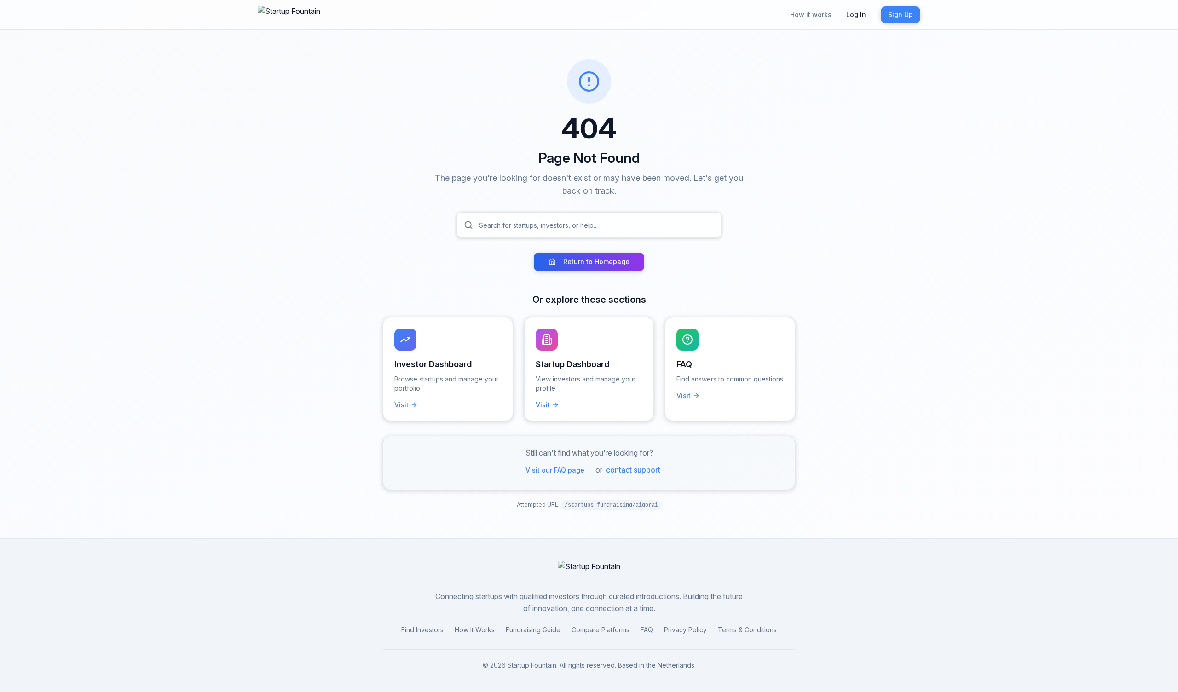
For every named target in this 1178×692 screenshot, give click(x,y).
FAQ (647, 630)
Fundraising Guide (533, 630)
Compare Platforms (600, 630)
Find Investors (422, 630)
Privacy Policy (685, 630)
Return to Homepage (596, 261)
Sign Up (900, 14)
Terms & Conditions (747, 630)
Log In (856, 14)
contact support (633, 469)
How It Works (475, 630)
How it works (811, 14)
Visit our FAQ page (554, 470)
